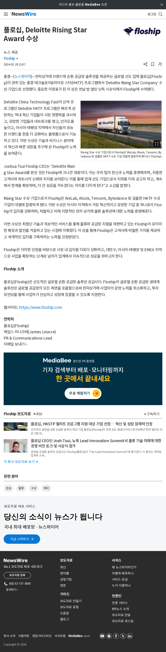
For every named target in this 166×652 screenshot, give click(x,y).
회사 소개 (9, 636)
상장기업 (66, 579)
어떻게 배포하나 (122, 573)
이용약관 (23, 636)
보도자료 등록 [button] (17, 575)
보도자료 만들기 (71, 601)
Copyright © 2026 (15, 644)
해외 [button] (46, 488)
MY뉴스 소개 (120, 609)
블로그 (64, 619)
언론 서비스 (120, 603)
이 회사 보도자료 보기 (21, 462)
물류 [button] (21, 488)
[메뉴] (5, 14)
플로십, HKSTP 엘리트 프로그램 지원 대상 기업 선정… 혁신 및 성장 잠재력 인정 (91, 424)
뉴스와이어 (22, 76)
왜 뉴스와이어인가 (124, 567)
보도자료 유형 (69, 607)
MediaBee (75, 636)
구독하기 (153, 414)
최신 (63, 567)
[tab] (84, 560)
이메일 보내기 (15, 344)
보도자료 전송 (121, 615)
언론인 (116, 596)
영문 (63, 585)
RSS (39, 414)
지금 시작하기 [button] (20, 539)
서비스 (116, 560)
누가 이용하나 (121, 585)
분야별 (64, 573)
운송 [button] (8, 488)
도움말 (64, 613)
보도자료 (66, 560)
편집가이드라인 (42, 636)
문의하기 (12, 589)
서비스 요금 (120, 579)
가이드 (64, 594)
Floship (11, 58)
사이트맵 (59, 636)
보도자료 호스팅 (122, 621)
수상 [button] (33, 488)
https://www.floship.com (40, 307)
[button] (145, 64)
